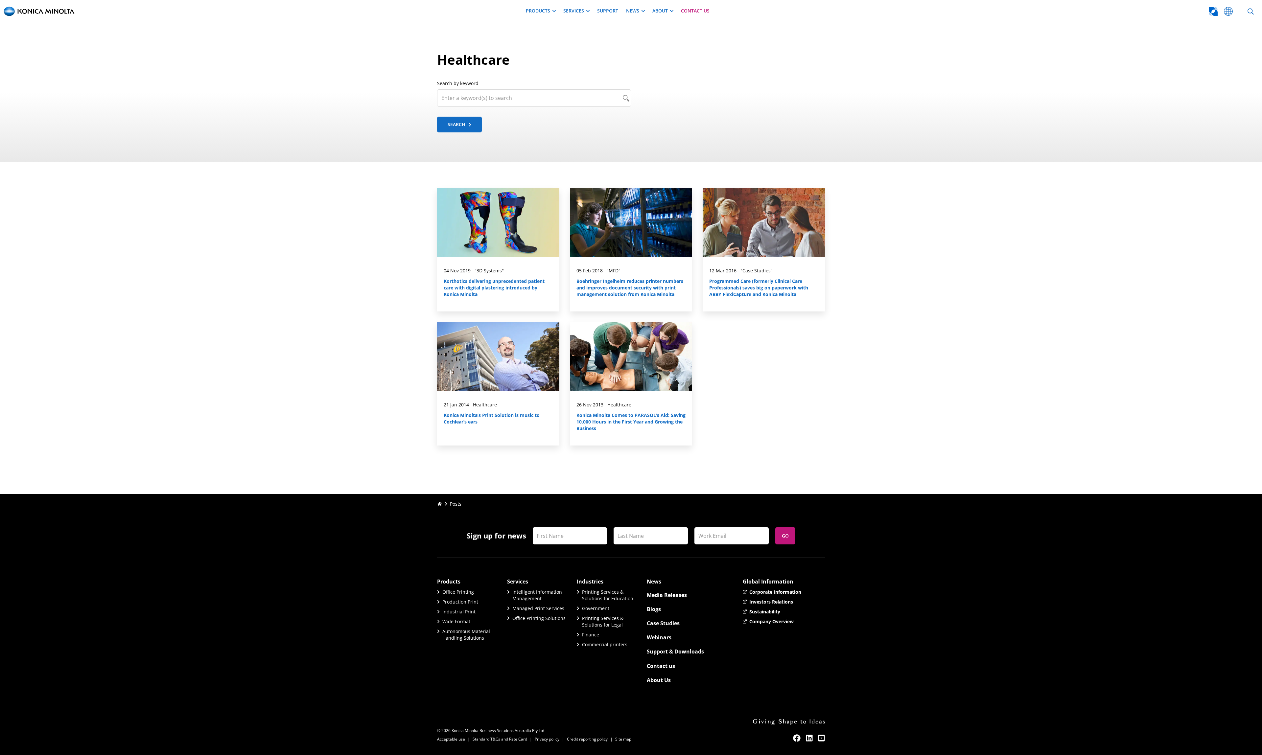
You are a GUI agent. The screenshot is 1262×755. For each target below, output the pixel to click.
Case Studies (663, 623)
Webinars (659, 637)
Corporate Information (775, 592)
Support (607, 11)
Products (538, 11)
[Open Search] (1250, 11)
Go (785, 536)
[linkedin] (809, 738)
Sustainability (764, 611)
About (660, 11)
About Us (659, 680)
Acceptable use (451, 739)
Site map (623, 739)
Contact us (695, 11)
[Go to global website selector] (1228, 11)
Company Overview (771, 621)
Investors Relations (771, 602)
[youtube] (821, 738)
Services (573, 11)
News (632, 11)
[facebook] (797, 738)
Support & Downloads (675, 651)
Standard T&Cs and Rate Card (500, 739)
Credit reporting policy (587, 739)
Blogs (654, 609)
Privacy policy (547, 739)
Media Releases (667, 595)
